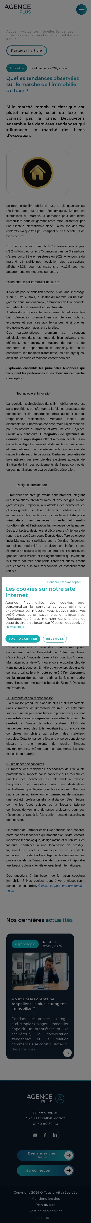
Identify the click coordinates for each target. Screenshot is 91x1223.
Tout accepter (22, 638)
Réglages (55, 638)
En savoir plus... (16, 626)
